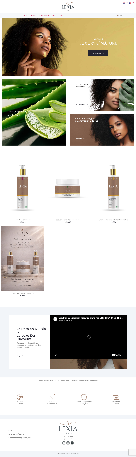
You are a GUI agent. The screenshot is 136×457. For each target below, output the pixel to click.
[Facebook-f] (64, 443)
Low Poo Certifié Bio (23, 220)
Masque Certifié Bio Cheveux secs (68, 220)
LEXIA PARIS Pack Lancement (22, 293)
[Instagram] (68, 443)
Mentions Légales (16, 434)
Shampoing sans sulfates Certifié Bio (113, 220)
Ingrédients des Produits (19, 438)
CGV (10, 431)
